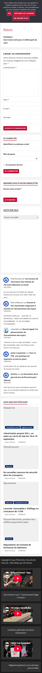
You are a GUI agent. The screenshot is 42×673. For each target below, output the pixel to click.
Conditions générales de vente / (21, 630)
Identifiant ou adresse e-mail (16, 144)
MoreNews (14, 563)
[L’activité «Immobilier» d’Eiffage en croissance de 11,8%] (21, 493)
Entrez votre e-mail (12, 189)
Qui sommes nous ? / (13, 594)
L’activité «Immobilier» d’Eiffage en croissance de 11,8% (21, 510)
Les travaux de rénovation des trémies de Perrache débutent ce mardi (21, 282)
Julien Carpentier (18, 353)
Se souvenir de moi (14, 165)
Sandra (14, 374)
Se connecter (11, 171)
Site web (6, 117)
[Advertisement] (21, 246)
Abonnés (9, 466)
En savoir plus (21, 18)
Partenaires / (21, 633)
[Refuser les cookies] (39, 11)
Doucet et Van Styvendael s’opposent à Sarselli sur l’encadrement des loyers (20, 305)
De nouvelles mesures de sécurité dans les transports (20, 473)
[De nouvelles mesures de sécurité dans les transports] (21, 457)
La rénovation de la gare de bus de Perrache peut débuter (21, 377)
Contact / (21, 597)
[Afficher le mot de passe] (37, 158)
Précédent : (20, 40)
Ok (9, 13)
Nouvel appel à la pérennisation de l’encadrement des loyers (21, 332)
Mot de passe (9, 154)
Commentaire (9, 67)
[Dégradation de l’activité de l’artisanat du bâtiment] (21, 530)
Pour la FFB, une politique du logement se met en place (20, 356)
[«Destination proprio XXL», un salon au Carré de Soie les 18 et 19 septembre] (21, 418)
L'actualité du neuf (12, 427)
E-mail (6, 108)
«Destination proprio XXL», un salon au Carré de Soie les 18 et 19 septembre (20, 436)
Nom (6, 99)
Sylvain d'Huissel (10, 442)
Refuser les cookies (24, 13)
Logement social (27, 427)
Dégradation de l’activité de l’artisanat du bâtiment (17, 546)
